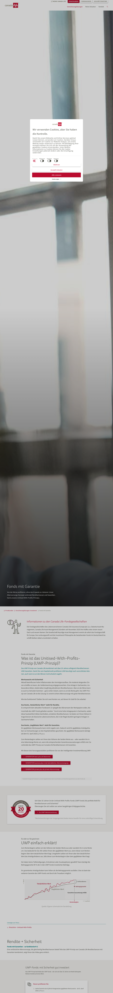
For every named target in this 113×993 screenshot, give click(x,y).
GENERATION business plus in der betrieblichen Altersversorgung (46, 763)
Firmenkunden (86, 1)
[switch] (42, 161)
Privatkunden (73, 1)
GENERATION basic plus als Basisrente (37, 757)
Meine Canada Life (59, 1)
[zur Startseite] (14, 5)
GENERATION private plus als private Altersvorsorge (42, 769)
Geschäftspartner (100, 1)
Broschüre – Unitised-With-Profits (20, 927)
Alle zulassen (56, 175)
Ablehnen (56, 165)
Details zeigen (55, 179)
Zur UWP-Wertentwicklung (48, 812)
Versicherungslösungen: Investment (26, 610)
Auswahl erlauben (57, 170)
